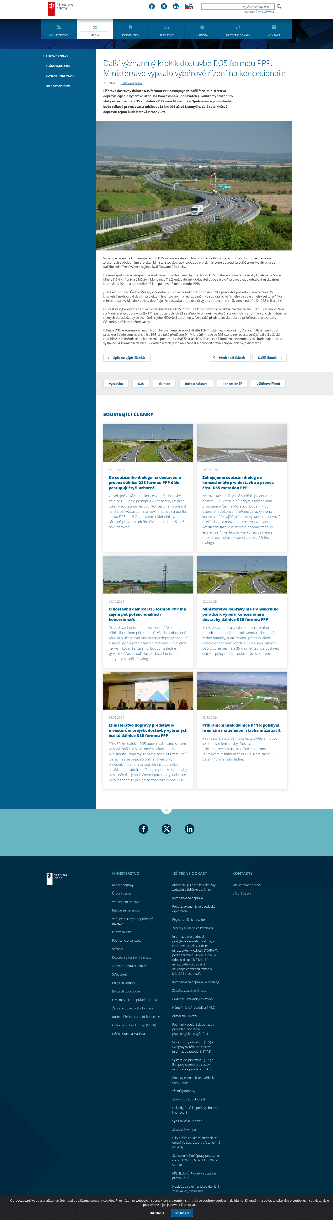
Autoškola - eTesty (184, 1016)
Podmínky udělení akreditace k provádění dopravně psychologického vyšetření (193, 1029)
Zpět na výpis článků (129, 358)
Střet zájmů (120, 974)
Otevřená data (121, 932)
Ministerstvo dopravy (61, 9)
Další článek (267, 358)
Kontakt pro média (60, 76)
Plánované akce (58, 66)
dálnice (164, 384)
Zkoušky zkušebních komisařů (192, 928)
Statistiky (166, 35)
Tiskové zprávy (57, 56)
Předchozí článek (232, 358)
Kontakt (274, 35)
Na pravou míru (58, 85)
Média (95, 35)
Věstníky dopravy (183, 1091)
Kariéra (202, 35)
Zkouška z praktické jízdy (189, 990)
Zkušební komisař (184, 1129)
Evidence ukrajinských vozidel (192, 999)
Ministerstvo (59, 35)
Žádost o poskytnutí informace (132, 1008)
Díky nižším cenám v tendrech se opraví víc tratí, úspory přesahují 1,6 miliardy (196, 1142)
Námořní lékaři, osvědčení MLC (193, 1007)
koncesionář (232, 384)
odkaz (268, 1200)
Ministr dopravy (122, 885)
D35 (141, 384)
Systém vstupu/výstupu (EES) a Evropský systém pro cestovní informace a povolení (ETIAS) (192, 1047)
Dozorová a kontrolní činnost (131, 957)
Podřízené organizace (126, 940)
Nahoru (166, 811)
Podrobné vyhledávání (258, 11)
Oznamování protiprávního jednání (135, 1000)
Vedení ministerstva (125, 902)
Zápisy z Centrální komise (129, 966)
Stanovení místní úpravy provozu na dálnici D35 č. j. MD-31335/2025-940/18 (196, 1160)
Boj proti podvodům (126, 991)
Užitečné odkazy (238, 35)
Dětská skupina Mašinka (128, 1034)
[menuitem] (59, 29)
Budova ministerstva (126, 910)
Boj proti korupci (123, 983)
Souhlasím (182, 1213)
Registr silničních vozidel (189, 919)
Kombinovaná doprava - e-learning (195, 982)
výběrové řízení (268, 384)
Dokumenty (130, 35)
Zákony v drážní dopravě (188, 1099)
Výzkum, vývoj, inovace (187, 1121)
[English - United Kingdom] (189, 8)
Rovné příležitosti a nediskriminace (136, 1017)
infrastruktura (196, 384)
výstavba (116, 384)
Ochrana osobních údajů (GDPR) (134, 1025)
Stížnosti (118, 949)
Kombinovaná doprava (187, 898)
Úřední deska (121, 893)
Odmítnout (157, 1213)
